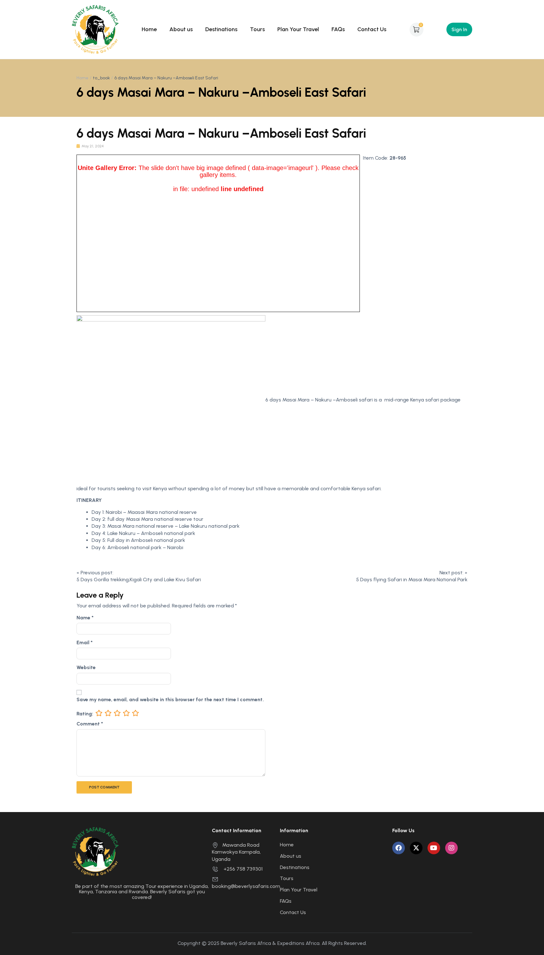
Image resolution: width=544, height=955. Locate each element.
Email (84, 642)
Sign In (459, 29)
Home (149, 29)
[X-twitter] (416, 848)
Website (86, 667)
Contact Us (371, 29)
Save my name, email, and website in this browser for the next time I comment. (170, 699)
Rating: (84, 714)
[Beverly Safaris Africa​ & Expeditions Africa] (95, 29)
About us (181, 29)
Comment (89, 724)
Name (85, 618)
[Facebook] (398, 848)
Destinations (221, 29)
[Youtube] (434, 848)
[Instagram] (451, 848)
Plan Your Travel (298, 29)
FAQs (338, 29)
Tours (257, 29)
